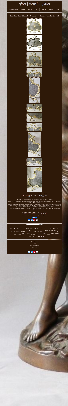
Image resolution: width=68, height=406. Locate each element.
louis (28, 234)
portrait (38, 234)
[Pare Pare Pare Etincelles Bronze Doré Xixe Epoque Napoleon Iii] (34, 26)
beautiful (23, 231)
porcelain (50, 228)
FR (35, 249)
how (41, 228)
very (44, 233)
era (23, 233)
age (21, 228)
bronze (41, 236)
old (54, 228)
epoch (17, 231)
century (29, 231)
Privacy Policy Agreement (34, 245)
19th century (50, 231)
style (48, 234)
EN (33, 249)
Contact (34, 243)
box (57, 231)
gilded (58, 228)
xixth (30, 236)
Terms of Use (34, 247)
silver (15, 234)
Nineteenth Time (34, 241)
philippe (35, 236)
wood (11, 234)
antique (12, 231)
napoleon (36, 231)
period (12, 228)
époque (31, 228)
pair (18, 228)
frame (27, 228)
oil (14, 231)
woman (41, 231)
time (45, 228)
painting (33, 234)
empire (36, 228)
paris (26, 236)
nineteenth (55, 234)
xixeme (19, 234)
